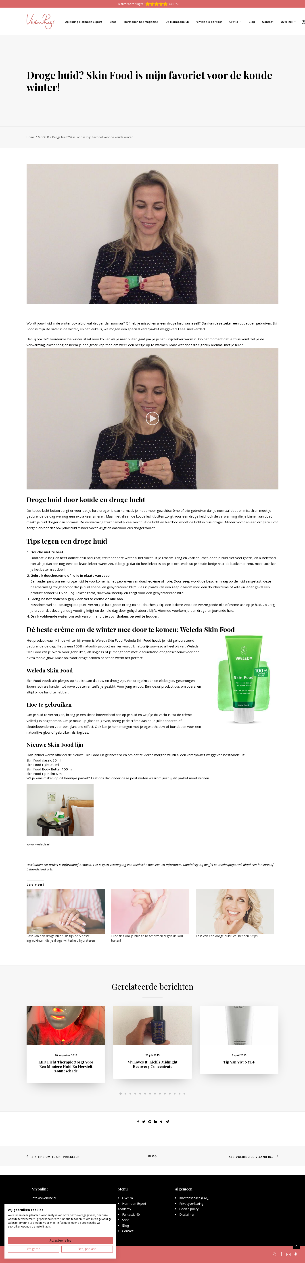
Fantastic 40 (131, 1214)
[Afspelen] (29, 486)
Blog (252, 21)
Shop (113, 21)
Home (31, 137)
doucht (73, 558)
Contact (268, 21)
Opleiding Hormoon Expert (83, 21)
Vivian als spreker (209, 21)
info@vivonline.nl (44, 1198)
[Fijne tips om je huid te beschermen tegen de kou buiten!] (151, 911)
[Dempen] (269, 486)
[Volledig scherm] (275, 486)
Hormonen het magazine (141, 21)
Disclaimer (186, 1214)
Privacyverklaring (191, 1203)
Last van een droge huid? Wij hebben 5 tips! (227, 936)
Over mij (287, 21)
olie (169, 581)
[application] (152, 418)
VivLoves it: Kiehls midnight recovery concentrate (153, 1064)
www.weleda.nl (38, 844)
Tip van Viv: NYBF (239, 1061)
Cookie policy (188, 1209)
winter (77, 339)
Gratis (233, 21)
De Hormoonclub (177, 21)
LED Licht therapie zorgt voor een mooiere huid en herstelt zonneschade (66, 1066)
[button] (152, 418)
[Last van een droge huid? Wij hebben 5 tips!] (236, 911)
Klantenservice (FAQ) (194, 1198)
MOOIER (43, 137)
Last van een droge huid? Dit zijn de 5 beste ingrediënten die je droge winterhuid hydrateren (61, 938)
